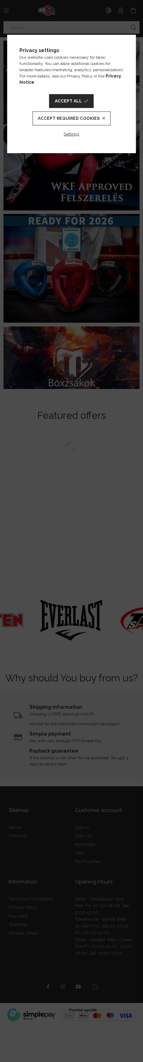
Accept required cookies (69, 118)
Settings (71, 134)
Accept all (68, 101)
